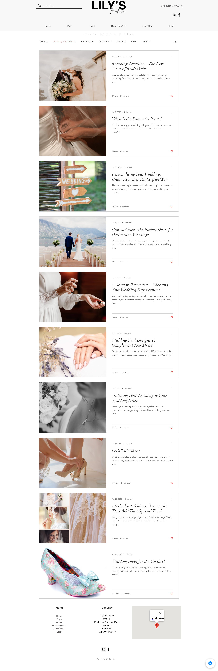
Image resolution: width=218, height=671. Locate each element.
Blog (59, 631)
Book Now (59, 628)
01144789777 (109, 632)
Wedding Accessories (64, 41)
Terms (111, 658)
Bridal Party (105, 41)
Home (59, 616)
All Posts (43, 41)
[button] (175, 41)
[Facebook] (179, 15)
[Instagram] (174, 15)
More (144, 41)
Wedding (121, 41)
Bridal (59, 622)
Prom (133, 41)
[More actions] (173, 56)
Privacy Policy (102, 658)
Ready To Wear (59, 625)
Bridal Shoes (87, 41)
